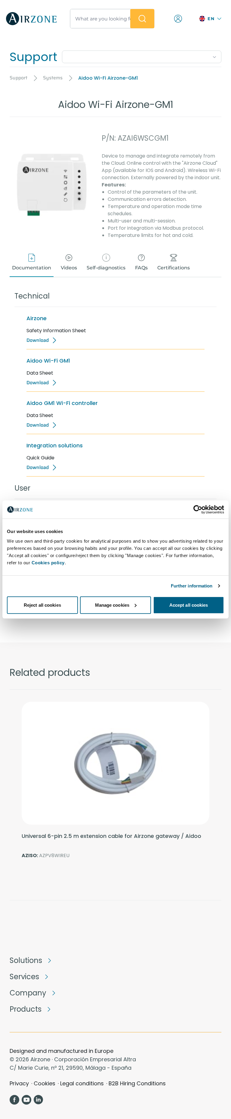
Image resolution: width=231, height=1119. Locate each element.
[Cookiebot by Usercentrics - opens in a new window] (197, 509)
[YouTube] (26, 1100)
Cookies (44, 1083)
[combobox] (141, 55)
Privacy (19, 1083)
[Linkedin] (38, 1100)
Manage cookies (112, 604)
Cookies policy (48, 562)
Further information (192, 585)
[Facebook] (14, 1100)
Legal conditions (82, 1083)
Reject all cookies (42, 604)
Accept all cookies (188, 604)
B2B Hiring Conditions (137, 1083)
